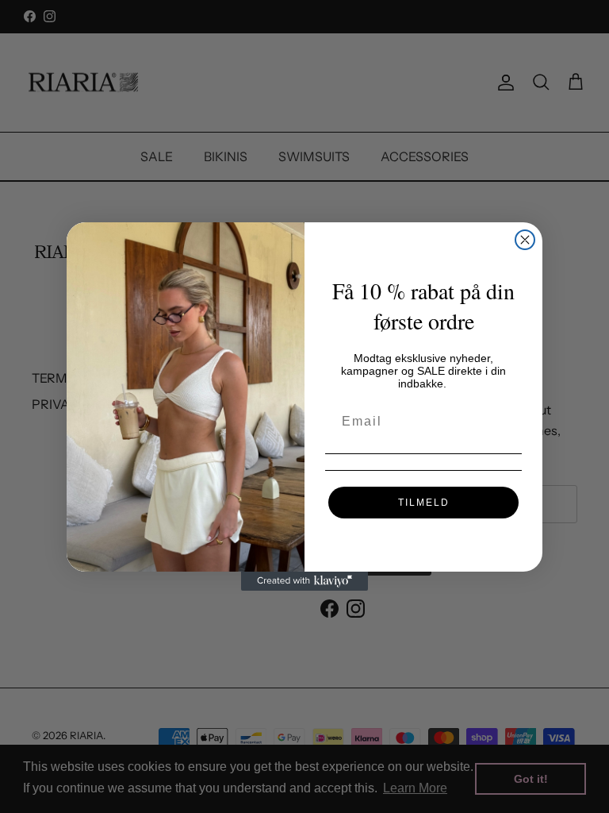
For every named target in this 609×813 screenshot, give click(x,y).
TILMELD (424, 502)
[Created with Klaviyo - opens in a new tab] (304, 581)
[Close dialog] (524, 239)
